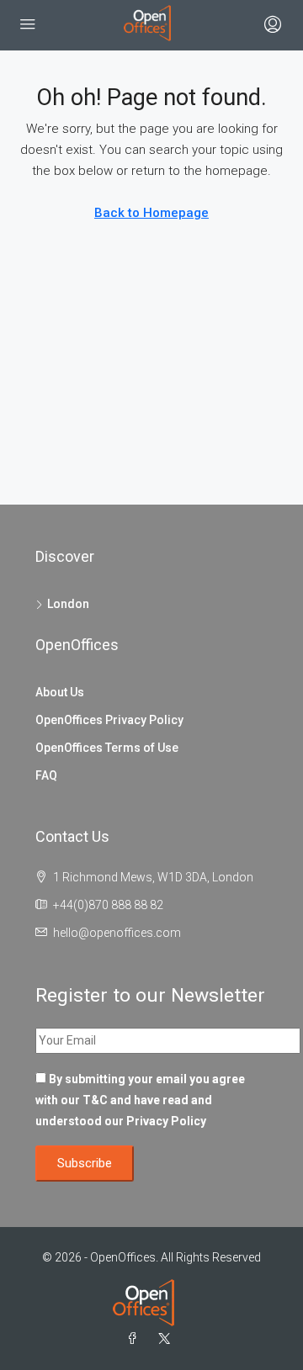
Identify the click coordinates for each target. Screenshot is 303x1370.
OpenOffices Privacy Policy (109, 720)
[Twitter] (167, 1339)
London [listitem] (68, 604)
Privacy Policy (166, 1121)
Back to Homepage (151, 212)
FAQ (46, 775)
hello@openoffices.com (117, 932)
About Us (59, 692)
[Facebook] (135, 1339)
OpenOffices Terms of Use (106, 747)
